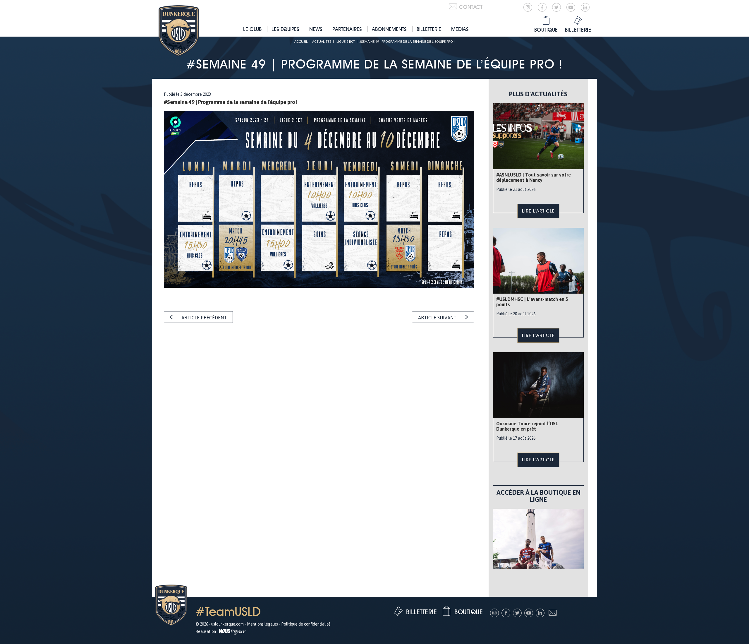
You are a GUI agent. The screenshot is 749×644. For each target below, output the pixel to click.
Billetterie (429, 29)
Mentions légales (262, 624)
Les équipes (285, 29)
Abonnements (389, 29)
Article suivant (437, 317)
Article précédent (204, 317)
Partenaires (347, 29)
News (315, 29)
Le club (252, 29)
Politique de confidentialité (306, 624)
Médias (460, 29)
